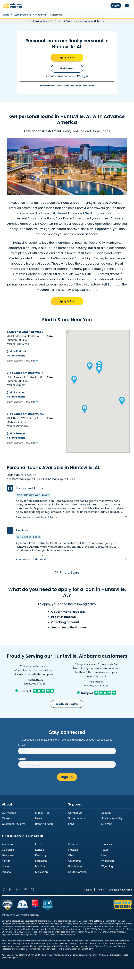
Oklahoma (74, 860)
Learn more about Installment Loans (40, 514)
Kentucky (40, 855)
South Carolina (77, 872)
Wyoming (107, 866)
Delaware (8, 855)
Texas (105, 849)
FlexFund (69, 85)
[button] (22, 361)
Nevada (73, 849)
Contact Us (75, 812)
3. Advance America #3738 (25, 414)
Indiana (6, 872)
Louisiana (41, 860)
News (38, 818)
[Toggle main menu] (127, 5)
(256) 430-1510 (16, 433)
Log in (116, 5)
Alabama (40, 14)
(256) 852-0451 (16, 392)
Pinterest (25, 889)
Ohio (71, 855)
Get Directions (16, 355)
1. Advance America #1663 (25, 332)
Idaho (5, 866)
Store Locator (76, 818)
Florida (6, 860)
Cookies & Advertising (120, 889)
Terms (100, 889)
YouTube (18, 889)
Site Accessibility (111, 818)
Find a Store (67, 68)
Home (6, 14)
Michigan (40, 866)
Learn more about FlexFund (34, 556)
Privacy (88, 889)
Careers (7, 818)
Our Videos (9, 812)
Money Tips (42, 812)
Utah (104, 855)
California (8, 849)
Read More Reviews (67, 704)
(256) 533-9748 (16, 351)
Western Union (85, 85)
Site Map (106, 823)
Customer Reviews (13, 823)
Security (106, 812)
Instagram (11, 889)
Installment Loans (51, 85)
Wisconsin (107, 860)
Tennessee (107, 844)
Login (84, 76)
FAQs (71, 823)
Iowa (38, 844)
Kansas (39, 849)
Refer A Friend (44, 823)
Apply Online (67, 57)
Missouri (73, 844)
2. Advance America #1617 (25, 373)
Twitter (33, 889)
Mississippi (42, 872)
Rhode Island (76, 866)
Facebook (4, 889)
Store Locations (23, 14)
